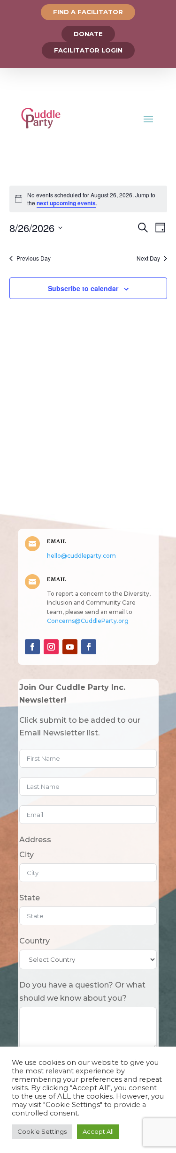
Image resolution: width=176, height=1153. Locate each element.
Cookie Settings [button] (42, 1131)
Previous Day (33, 258)
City (26, 854)
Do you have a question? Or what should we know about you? (82, 991)
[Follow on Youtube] (69, 646)
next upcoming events (66, 203)
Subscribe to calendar (83, 288)
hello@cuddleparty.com (81, 555)
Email (57, 541)
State (29, 897)
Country (34, 940)
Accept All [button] (98, 1131)
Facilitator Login (88, 50)
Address (35, 839)
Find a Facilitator (88, 11)
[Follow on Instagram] (51, 646)
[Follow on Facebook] (32, 646)
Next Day (148, 258)
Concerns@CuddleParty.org (88, 620)
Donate (88, 33)
